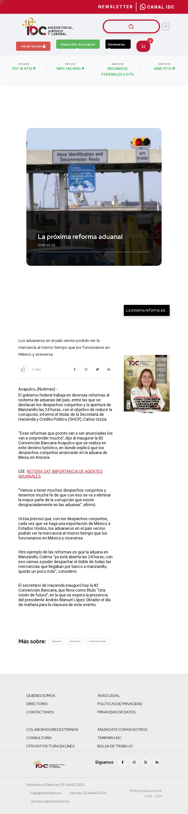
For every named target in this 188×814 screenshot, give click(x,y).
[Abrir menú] (165, 26)
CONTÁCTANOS (40, 712)
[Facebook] (122, 762)
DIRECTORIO (37, 703)
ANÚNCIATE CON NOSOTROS (122, 729)
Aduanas (75, 641)
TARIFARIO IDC (109, 737)
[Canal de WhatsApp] (157, 7)
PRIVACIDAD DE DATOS (116, 712)
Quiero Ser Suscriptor (78, 44)
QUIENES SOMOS (40, 695)
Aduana (56, 641)
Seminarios (116, 44)
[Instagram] (134, 762)
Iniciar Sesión (32, 46)
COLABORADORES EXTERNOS (52, 729)
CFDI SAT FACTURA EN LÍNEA (50, 746)
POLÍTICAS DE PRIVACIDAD (119, 703)
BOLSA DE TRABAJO (115, 746)
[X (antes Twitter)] (145, 762)
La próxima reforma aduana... (150, 310)
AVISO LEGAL (108, 695)
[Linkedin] (157, 762)
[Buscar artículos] (131, 26)
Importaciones (97, 641)
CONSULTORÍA (39, 737)
